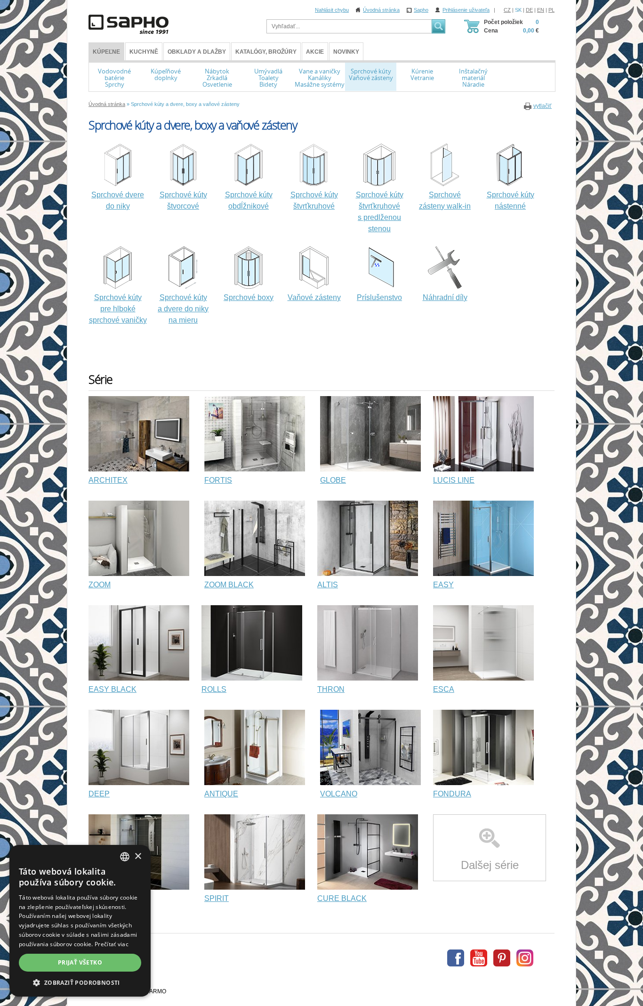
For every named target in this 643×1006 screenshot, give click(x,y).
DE (529, 10)
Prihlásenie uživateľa (466, 10)
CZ (507, 10)
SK (518, 10)
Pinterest (501, 957)
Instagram (524, 957)
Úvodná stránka (381, 10)
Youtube (478, 957)
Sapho (421, 10)
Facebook (455, 957)
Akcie (315, 52)
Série (100, 379)
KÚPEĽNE (106, 52)
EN (540, 10)
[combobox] (124, 856)
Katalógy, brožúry (266, 52)
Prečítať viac (112, 944)
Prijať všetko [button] (80, 962)
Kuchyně (143, 52)
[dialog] (80, 921)
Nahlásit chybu (332, 10)
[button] (80, 982)
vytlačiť (542, 106)
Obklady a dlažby (197, 52)
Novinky (346, 52)
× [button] (137, 856)
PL (551, 10)
